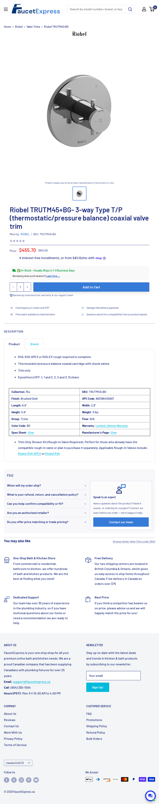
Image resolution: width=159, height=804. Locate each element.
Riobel (19, 26)
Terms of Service (15, 745)
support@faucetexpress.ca (31, 681)
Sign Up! (97, 687)
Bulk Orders (94, 738)
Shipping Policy (96, 726)
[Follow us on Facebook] (6, 779)
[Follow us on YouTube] (36, 779)
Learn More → (53, 276)
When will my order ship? (24, 485)
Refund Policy (95, 732)
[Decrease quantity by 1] (13, 287)
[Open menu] (6, 9)
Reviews (9, 720)
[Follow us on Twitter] (14, 779)
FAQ (89, 713)
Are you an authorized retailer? (28, 512)
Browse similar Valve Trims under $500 (134, 541)
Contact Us (11, 726)
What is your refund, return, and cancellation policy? (42, 494)
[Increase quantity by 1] (27, 287)
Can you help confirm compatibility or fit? (35, 503)
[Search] (130, 9)
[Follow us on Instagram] (21, 779)
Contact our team (121, 522)
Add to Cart (91, 287)
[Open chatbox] (150, 795)
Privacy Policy (13, 738)
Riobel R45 (52, 453)
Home (7, 26)
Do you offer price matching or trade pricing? (37, 522)
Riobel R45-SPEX (29, 453)
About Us (10, 713)
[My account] (144, 9)
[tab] (14, 344)
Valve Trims (33, 26)
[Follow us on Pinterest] (28, 779)
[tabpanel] (79, 405)
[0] (151, 9)
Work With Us (13, 732)
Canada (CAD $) (15, 762)
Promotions (94, 720)
